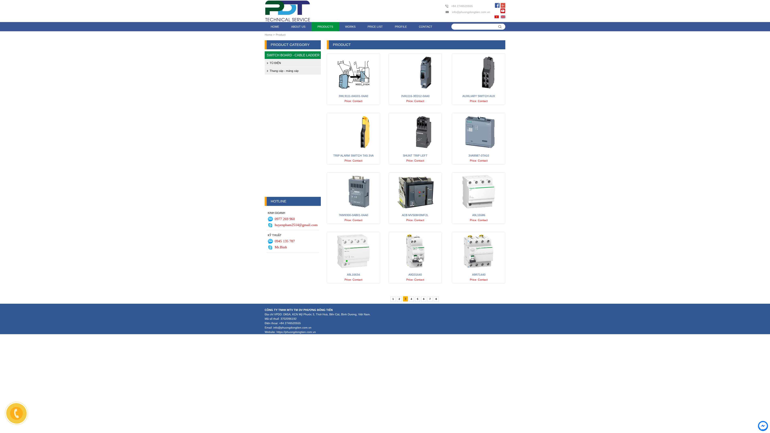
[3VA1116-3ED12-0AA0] (415, 92)
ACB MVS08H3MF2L (415, 215)
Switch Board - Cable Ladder (293, 55)
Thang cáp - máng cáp (284, 70)
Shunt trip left (415, 155)
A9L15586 (478, 215)
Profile (401, 26)
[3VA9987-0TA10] (479, 152)
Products (325, 26)
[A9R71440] (479, 271)
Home (275, 26)
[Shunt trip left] (415, 152)
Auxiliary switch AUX (478, 96)
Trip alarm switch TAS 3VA (353, 155)
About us (298, 26)
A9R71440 (478, 274)
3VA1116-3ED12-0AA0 (415, 96)
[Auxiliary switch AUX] (479, 92)
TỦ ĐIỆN (275, 63)
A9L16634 (353, 274)
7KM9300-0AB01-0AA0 (353, 215)
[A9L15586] (479, 211)
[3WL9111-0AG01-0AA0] (353, 92)
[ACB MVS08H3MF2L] (415, 211)
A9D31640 (415, 274)
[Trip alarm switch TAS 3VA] (353, 152)
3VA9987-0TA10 (478, 155)
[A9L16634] (353, 271)
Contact (425, 26)
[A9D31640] (415, 271)
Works (350, 26)
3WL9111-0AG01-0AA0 (353, 96)
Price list (375, 26)
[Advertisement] (293, 137)
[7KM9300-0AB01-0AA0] (353, 211)
